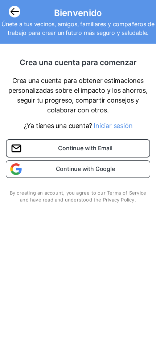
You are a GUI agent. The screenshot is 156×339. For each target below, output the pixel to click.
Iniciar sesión (113, 125)
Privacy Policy (119, 200)
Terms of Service (126, 193)
